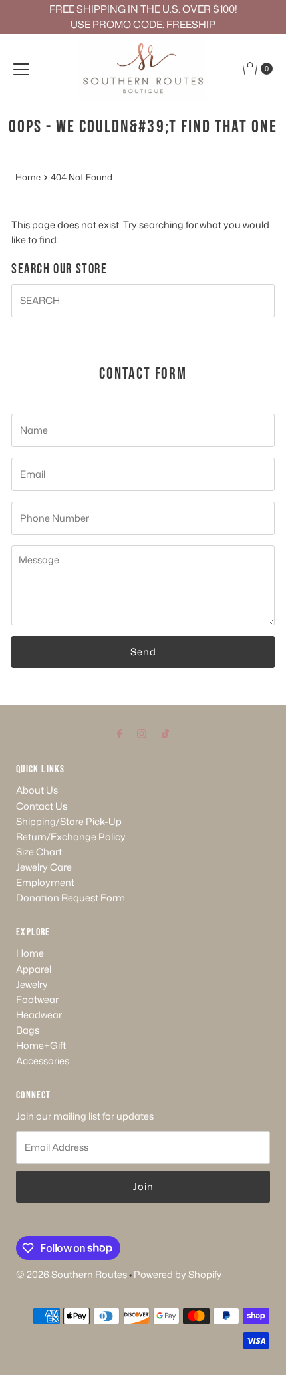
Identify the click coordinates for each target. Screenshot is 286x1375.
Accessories (42, 1061)
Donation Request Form (70, 898)
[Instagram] (141, 732)
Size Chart (39, 852)
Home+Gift (41, 1045)
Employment (45, 882)
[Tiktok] (165, 732)
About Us (37, 790)
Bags (27, 1030)
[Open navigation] (21, 68)
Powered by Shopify (177, 1274)
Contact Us (41, 806)
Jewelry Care (44, 867)
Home (28, 177)
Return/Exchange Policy (71, 836)
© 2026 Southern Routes (71, 1274)
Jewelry (32, 984)
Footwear (37, 999)
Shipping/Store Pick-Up (69, 821)
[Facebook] (119, 732)
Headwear (39, 1015)
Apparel (33, 969)
